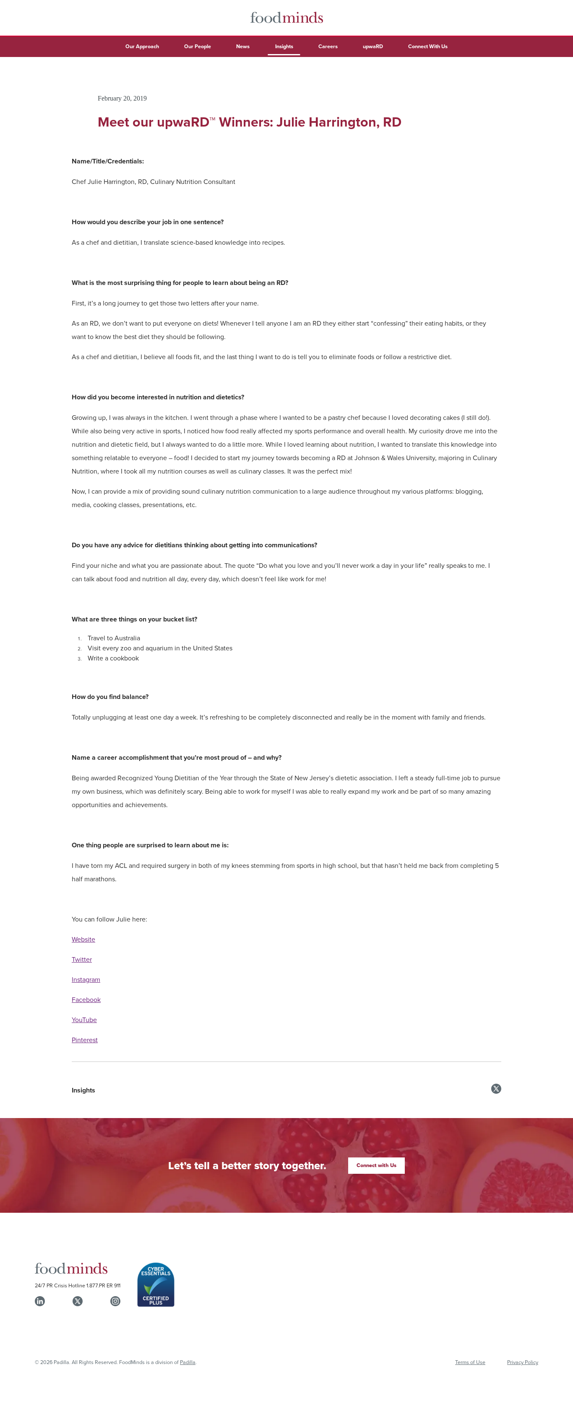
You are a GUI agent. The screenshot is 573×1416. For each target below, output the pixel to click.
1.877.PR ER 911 (103, 1285)
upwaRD (373, 46)
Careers (328, 46)
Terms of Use (470, 1362)
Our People (197, 46)
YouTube (84, 1019)
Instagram (86, 979)
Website (83, 939)
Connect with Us (376, 1165)
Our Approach (142, 46)
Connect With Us (428, 46)
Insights (284, 46)
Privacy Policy (522, 1362)
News (243, 46)
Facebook (86, 999)
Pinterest (85, 1039)
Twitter (82, 959)
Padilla (187, 1362)
